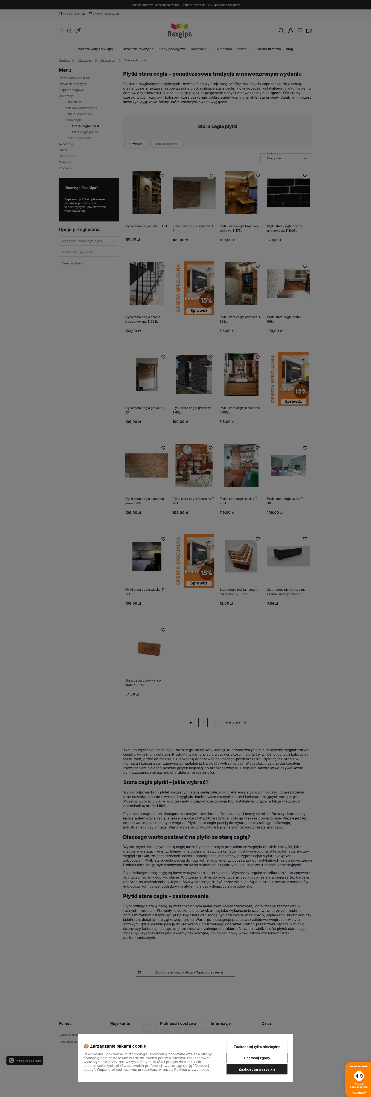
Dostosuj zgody (257, 1058)
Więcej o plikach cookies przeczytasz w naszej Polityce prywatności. (153, 1069)
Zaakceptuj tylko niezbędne (257, 1047)
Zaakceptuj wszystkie (257, 1069)
